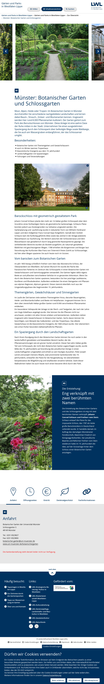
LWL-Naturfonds (38, 622)
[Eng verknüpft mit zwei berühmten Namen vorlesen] (64, 383)
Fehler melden (91, 642)
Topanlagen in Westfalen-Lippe (16, 588)
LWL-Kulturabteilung (40, 605)
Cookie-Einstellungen (52, 646)
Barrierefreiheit (15, 642)
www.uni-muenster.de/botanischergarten (20, 544)
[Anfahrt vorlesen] (5, 512)
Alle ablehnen (74, 680)
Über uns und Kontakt (16, 606)
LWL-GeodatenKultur (40, 618)
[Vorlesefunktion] (17, 91)
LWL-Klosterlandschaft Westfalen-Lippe (39, 598)
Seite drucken (78, 642)
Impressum (65, 642)
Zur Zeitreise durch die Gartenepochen (15, 594)
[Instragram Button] (37, 626)
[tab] (13, 495)
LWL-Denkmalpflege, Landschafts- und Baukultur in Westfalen (41, 611)
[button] (52, 187)
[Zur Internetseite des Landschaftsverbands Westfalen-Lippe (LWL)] (96, 5)
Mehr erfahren (58, 680)
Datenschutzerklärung (52, 675)
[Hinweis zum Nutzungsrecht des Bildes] (10, 25)
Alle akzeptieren (91, 680)
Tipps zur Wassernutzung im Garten (16, 601)
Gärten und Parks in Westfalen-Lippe (12, 5)
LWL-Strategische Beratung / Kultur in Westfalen (40, 589)
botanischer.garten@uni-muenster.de (19, 541)
